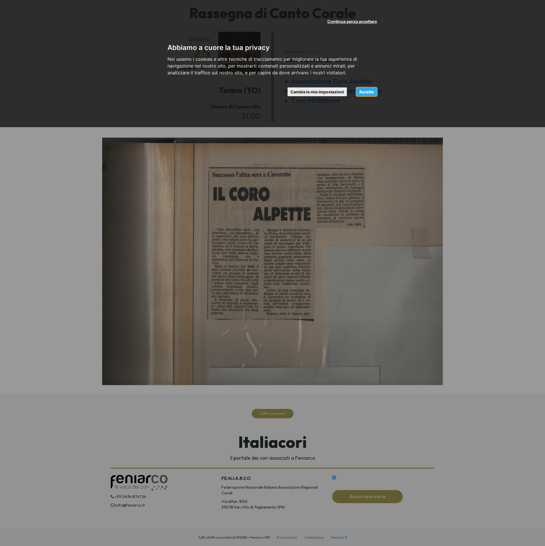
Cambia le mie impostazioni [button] (317, 91)
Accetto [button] (366, 91)
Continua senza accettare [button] (352, 21)
